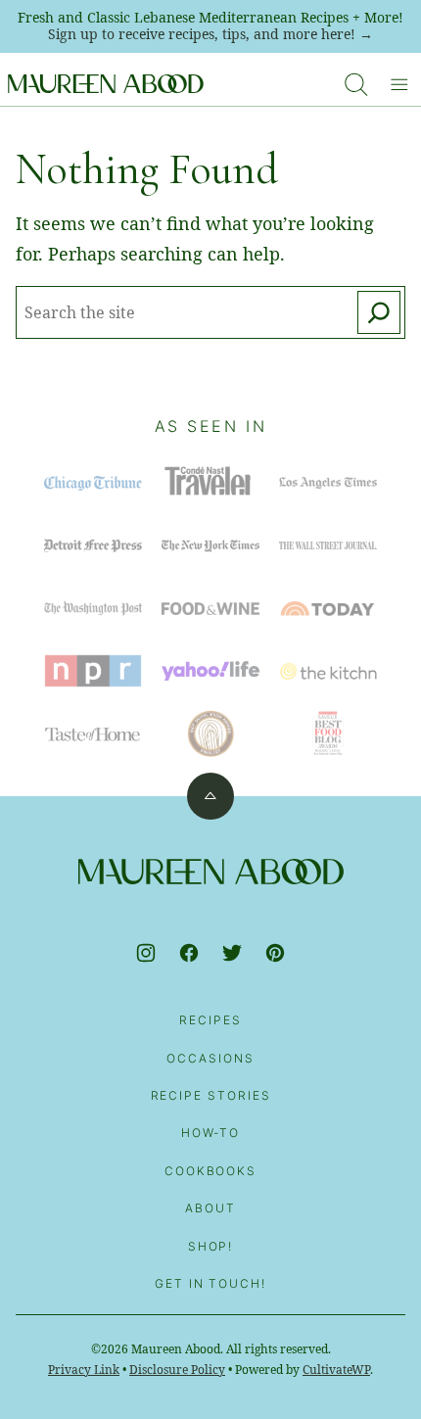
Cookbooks (210, 1170)
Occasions (210, 1058)
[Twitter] (232, 952)
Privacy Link (83, 1369)
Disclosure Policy (177, 1369)
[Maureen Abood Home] (106, 83)
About (210, 1208)
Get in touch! (210, 1283)
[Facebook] (188, 952)
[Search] (356, 84)
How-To (211, 1132)
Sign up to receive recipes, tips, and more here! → (210, 33)
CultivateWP (336, 1369)
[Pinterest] (275, 952)
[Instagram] (145, 952)
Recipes (210, 1020)
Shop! (211, 1246)
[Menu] (399, 84)
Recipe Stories (211, 1095)
